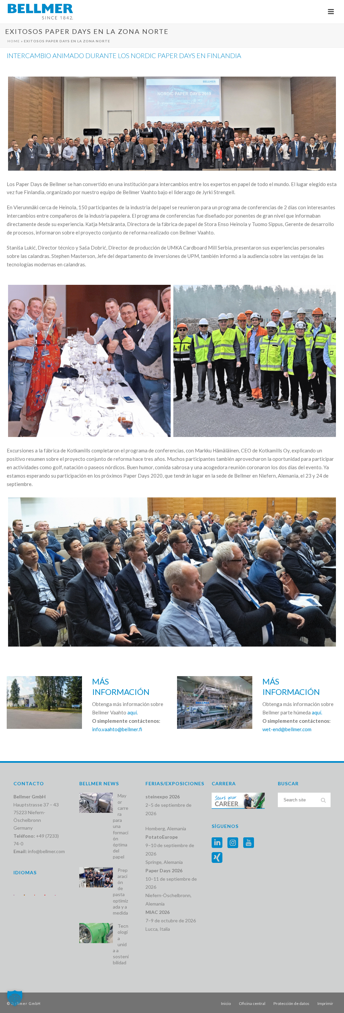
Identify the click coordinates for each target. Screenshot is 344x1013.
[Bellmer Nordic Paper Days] (172, 124)
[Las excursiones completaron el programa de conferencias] (254, 361)
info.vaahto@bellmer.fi (117, 729)
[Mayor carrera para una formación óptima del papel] (96, 803)
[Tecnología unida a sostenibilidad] (96, 933)
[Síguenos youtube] (248, 843)
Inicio (226, 1003)
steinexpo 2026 (162, 796)
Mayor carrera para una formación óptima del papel (120, 826)
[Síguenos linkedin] (217, 843)
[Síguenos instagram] (232, 843)
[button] (15, 998)
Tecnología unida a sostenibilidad (121, 944)
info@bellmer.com (46, 851)
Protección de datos (291, 1003)
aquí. (132, 712)
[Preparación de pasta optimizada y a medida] (96, 877)
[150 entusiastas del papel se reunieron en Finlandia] (172, 572)
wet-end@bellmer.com (286, 729)
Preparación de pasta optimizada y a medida (120, 891)
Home (13, 41)
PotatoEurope (161, 837)
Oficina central (252, 1003)
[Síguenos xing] (217, 858)
